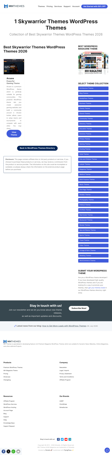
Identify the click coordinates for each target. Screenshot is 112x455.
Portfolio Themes (85, 210)
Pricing (50, 6)
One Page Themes (86, 190)
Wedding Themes (85, 255)
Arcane (10, 78)
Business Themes (85, 103)
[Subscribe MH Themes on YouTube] (66, 439)
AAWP (62, 401)
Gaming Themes (85, 144)
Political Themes (85, 205)
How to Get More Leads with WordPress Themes (64, 326)
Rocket (48, 450)
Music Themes (84, 184)
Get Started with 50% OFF (94, 6)
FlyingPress (68, 450)
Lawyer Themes (85, 164)
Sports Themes (85, 235)
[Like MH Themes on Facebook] (58, 439)
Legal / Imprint (64, 371)
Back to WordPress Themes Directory (37, 148)
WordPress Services (10, 404)
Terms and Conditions (67, 377)
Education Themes (86, 129)
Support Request (9, 426)
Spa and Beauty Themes (88, 230)
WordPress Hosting (10, 407)
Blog (5, 414)
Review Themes (85, 225)
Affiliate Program (65, 380)
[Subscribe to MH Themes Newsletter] (69, 439)
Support (67, 6)
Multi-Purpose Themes (87, 179)
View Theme (14, 133)
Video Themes (84, 245)
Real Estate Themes (86, 215)
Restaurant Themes (86, 220)
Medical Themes (85, 174)
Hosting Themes (85, 149)
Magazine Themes (86, 169)
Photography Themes (87, 200)
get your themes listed (96, 288)
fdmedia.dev (64, 407)
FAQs (5, 420)
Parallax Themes (85, 195)
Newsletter (63, 367)
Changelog (7, 380)
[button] (3, 451)
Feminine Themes (85, 134)
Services (58, 6)
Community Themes (86, 118)
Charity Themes (85, 108)
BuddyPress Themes (86, 98)
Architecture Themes (86, 88)
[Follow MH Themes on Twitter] (62, 439)
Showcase (7, 377)
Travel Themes (84, 240)
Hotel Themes (84, 154)
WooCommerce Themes (87, 260)
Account (76, 6)
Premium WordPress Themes (13, 367)
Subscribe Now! (79, 308)
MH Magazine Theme (11, 371)
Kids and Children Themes (88, 159)
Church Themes (85, 113)
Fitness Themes (85, 139)
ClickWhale (63, 404)
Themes (41, 6)
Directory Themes (85, 124)
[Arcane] (14, 66)
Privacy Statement (66, 374)
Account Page (8, 410)
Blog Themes (84, 93)
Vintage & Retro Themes (87, 250)
